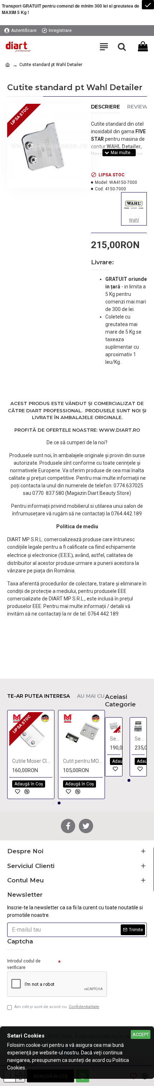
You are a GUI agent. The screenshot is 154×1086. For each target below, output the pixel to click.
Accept (141, 1034)
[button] (53, 803)
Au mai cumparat (102, 696)
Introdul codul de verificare (23, 964)
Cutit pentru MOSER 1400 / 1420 (83, 761)
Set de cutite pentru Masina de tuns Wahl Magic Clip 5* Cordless (140, 739)
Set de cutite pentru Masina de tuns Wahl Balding (115, 739)
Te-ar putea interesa (38, 696)
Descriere (105, 107)
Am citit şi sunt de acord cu (56, 1006)
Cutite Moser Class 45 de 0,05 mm (32, 761)
